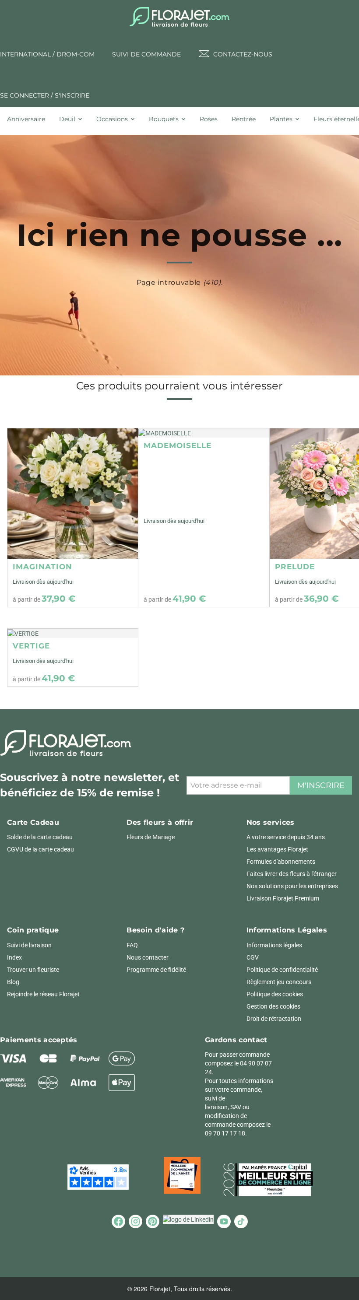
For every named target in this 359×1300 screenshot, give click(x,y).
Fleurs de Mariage (151, 837)
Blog (13, 981)
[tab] (29, 119)
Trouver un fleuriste (33, 969)
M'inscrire (321, 785)
